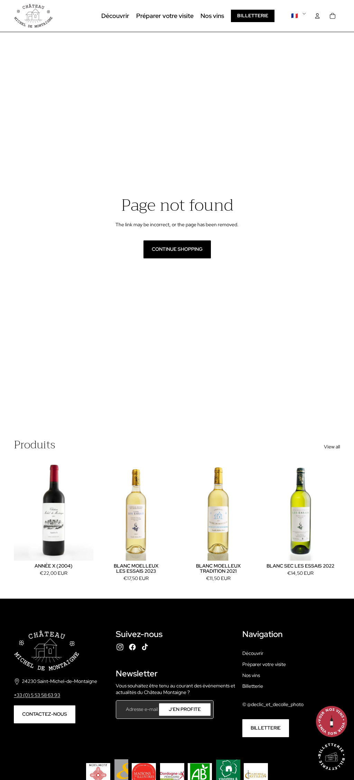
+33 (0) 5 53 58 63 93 (37, 695)
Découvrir (252, 653)
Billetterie (252, 15)
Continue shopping (177, 249)
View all (332, 447)
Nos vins (251, 675)
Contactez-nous (44, 714)
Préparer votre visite (264, 664)
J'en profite (185, 709)
